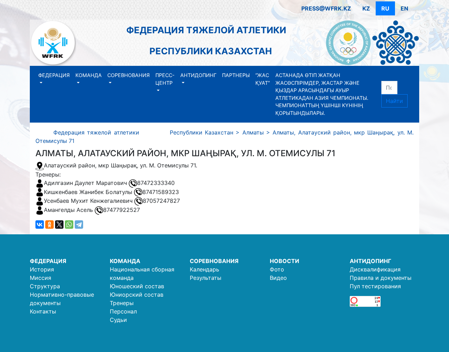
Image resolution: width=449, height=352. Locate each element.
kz (366, 8)
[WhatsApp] (69, 224)
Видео (278, 277)
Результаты (205, 277)
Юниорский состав (136, 294)
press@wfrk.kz (326, 8)
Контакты (43, 311)
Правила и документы (380, 277)
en (404, 8)
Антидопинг (198, 75)
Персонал (123, 311)
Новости (284, 260)
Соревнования (128, 75)
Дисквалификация (375, 269)
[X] (59, 224)
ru (385, 8)
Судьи (118, 319)
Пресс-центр (165, 79)
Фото (277, 269)
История (42, 269)
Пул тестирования (375, 286)
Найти (394, 100)
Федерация (54, 75)
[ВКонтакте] (39, 224)
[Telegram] (79, 224)
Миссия (40, 277)
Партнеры (236, 75)
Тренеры (122, 302)
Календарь (204, 269)
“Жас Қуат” (262, 79)
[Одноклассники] (49, 224)
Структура (45, 286)
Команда (88, 75)
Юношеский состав (137, 286)
